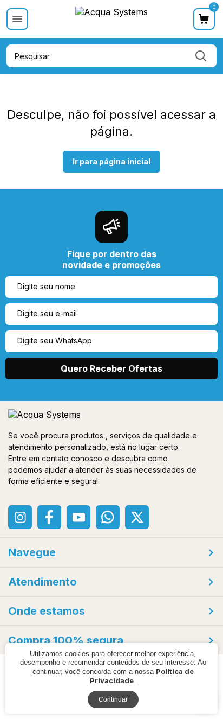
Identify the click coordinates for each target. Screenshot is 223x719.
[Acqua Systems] (111, 20)
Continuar (113, 699)
